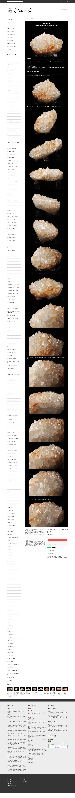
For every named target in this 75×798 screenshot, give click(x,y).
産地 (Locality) (28, 18)
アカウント (60, 1)
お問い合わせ (25, 781)
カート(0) (66, 1)
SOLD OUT (57, 540)
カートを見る (25, 779)
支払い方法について (11, 779)
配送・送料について (11, 781)
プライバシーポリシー (11, 787)
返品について (10, 783)
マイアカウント (25, 777)
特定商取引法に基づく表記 (52, 544)
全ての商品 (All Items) (51, 556)
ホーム (25, 16)
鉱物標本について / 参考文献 (11, 22)
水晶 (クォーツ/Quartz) (57, 556)
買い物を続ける (50, 553)
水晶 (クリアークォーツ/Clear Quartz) (52, 557)
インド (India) (32, 18)
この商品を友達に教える (51, 550)
